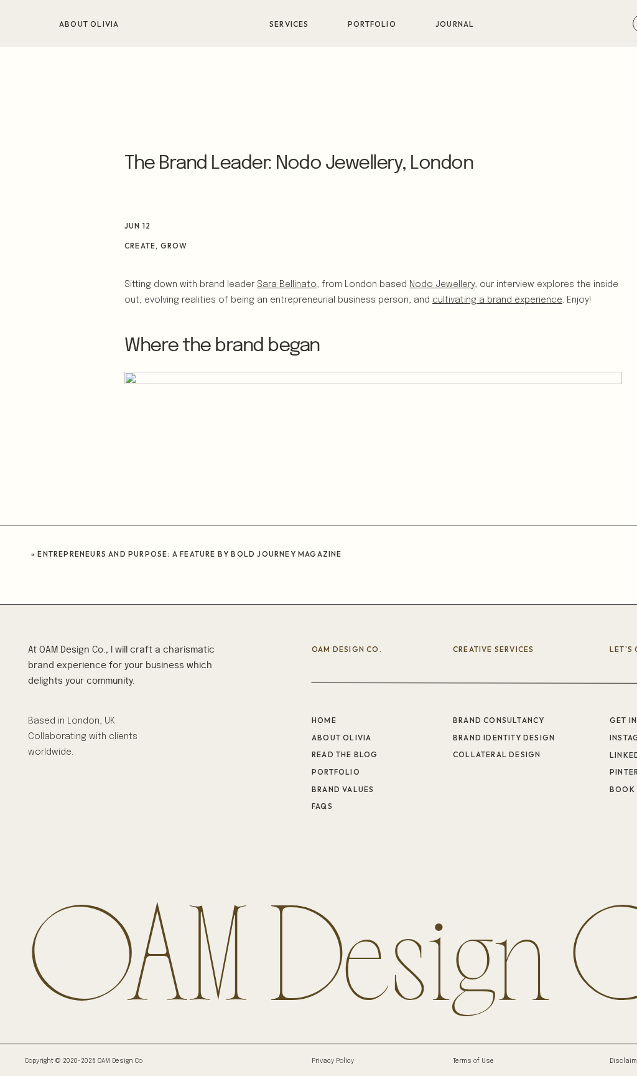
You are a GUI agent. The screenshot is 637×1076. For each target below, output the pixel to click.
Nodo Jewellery (442, 284)
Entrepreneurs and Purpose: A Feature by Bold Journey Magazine (189, 554)
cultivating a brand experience (497, 300)
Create (140, 245)
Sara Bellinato (287, 284)
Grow (174, 245)
